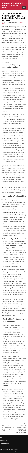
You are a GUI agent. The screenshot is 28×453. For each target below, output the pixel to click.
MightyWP (16, 451)
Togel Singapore (4, 443)
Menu (24, 7)
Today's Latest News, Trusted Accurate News (12, 5)
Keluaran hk (3, 437)
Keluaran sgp (3, 440)
